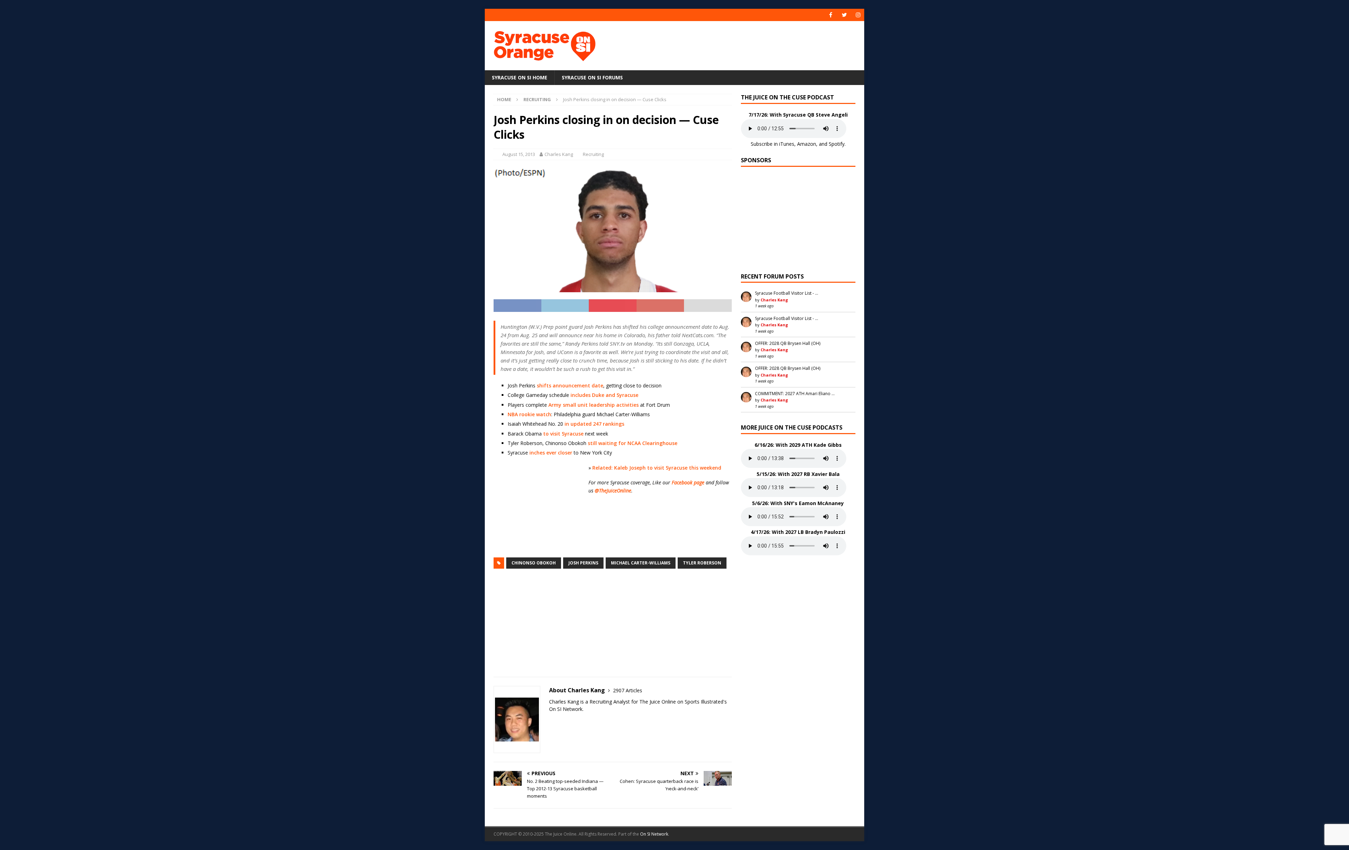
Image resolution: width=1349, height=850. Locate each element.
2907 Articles (627, 690)
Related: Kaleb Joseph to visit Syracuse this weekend (656, 467)
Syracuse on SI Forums (592, 77)
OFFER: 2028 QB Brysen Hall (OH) (787, 343)
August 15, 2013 (518, 154)
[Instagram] (858, 15)
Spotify (837, 143)
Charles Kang (559, 154)
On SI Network (654, 834)
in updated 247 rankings (594, 423)
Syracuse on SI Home (519, 77)
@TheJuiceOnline (613, 490)
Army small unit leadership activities (593, 404)
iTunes (786, 143)
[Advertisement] (742, 44)
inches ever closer (550, 452)
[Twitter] (844, 15)
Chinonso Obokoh (533, 563)
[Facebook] (831, 15)
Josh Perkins (583, 563)
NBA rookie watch (529, 414)
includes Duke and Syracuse (604, 395)
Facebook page (688, 482)
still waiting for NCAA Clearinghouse (632, 443)
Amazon (806, 143)
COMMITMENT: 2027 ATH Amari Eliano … (795, 394)
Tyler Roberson (702, 563)
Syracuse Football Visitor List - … (786, 293)
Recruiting (593, 154)
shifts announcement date (570, 385)
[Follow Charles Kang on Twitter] (551, 721)
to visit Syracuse (563, 433)
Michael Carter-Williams (640, 563)
